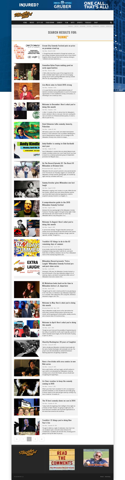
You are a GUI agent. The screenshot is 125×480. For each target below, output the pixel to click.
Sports (79, 22)
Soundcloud (96, 26)
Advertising (107, 476)
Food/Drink (50, 22)
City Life (40, 22)
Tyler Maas (44, 51)
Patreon (103, 26)
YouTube (89, 26)
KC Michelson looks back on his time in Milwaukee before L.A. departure (57, 284)
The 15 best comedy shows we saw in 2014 (58, 400)
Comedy (59, 22)
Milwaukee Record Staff (47, 168)
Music (32, 22)
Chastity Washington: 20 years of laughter (59, 342)
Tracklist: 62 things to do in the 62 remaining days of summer (56, 242)
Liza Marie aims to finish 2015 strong (57, 85)
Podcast (88, 22)
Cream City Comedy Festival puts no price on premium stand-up (58, 46)
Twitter (76, 26)
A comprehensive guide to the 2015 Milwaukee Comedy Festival (56, 203)
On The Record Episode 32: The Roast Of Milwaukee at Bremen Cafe (58, 164)
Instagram (82, 26)
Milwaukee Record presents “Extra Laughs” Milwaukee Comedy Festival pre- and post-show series (58, 263)
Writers (102, 476)
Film (66, 22)
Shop (96, 22)
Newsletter (109, 26)
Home (25, 22)
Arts (72, 22)
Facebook (70, 26)
